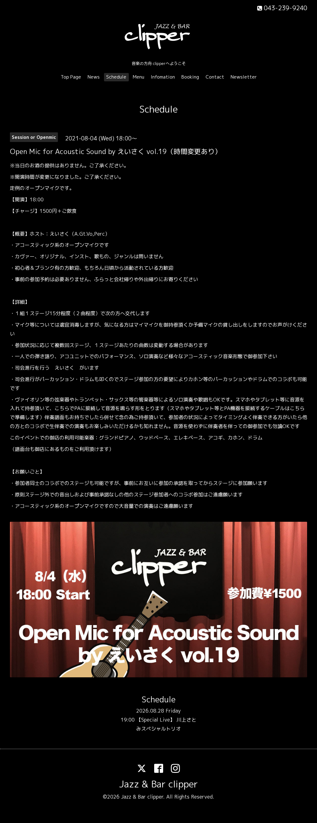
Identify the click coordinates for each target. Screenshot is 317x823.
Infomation (163, 77)
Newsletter (244, 77)
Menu (138, 77)
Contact (215, 77)
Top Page (71, 77)
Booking (190, 77)
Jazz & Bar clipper (158, 784)
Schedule (116, 77)
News (94, 77)
